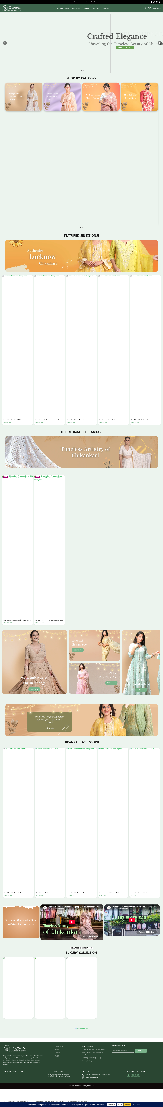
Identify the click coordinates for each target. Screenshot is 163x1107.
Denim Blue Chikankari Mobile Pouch (76, 420)
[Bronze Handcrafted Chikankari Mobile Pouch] (49, 346)
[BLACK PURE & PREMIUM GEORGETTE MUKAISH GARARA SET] (18, 1028)
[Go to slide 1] (80, 227)
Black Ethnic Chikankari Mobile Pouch (140, 420)
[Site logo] (12, 8)
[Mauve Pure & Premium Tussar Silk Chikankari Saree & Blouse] (17, 546)
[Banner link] (23, 97)
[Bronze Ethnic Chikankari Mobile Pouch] (17, 346)
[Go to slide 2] (82, 227)
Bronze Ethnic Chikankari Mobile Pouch (14, 420)
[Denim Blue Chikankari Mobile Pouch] (81, 346)
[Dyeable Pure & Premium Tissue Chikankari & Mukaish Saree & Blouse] (49, 546)
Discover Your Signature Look (26, 40)
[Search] (145, 8)
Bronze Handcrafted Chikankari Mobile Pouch (47, 420)
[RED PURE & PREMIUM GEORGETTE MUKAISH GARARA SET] (50, 1028)
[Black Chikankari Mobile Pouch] (113, 346)
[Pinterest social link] (159, 1)
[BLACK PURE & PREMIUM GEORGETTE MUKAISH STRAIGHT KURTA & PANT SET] (81, 1028)
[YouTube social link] (156, 1)
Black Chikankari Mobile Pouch (107, 420)
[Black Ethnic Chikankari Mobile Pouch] (145, 346)
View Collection (125, 48)
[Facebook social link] (151, 1)
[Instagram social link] (154, 1)
